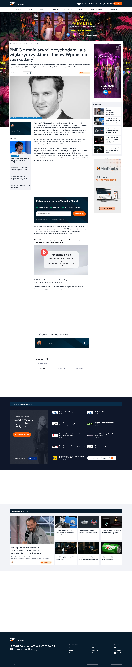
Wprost (45, 334)
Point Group (53, 334)
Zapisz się (78, 214)
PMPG (38, 334)
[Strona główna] (17, 3)
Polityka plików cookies (116, 664)
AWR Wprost (64, 334)
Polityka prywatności (92, 664)
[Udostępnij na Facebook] (28, 73)
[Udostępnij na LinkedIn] (30, 73)
